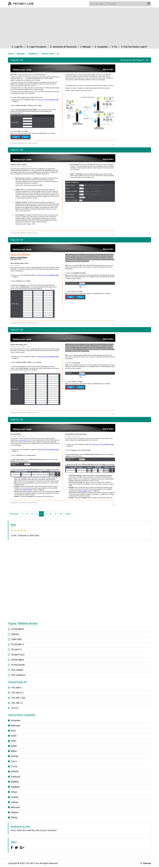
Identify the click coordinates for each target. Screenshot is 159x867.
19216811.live (23, 3)
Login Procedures (37, 46)
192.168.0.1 (16, 687)
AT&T (13, 741)
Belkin (14, 746)
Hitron (14, 792)
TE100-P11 (16, 649)
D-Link (14, 766)
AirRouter (15, 725)
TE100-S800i (17, 659)
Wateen (15, 812)
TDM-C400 (16, 639)
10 (61, 513)
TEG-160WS (17, 670)
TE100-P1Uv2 (17, 654)
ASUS (14, 735)
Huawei (15, 797)
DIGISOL (15, 771)
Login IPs (18, 46)
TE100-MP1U (17, 644)
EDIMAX (15, 781)
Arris (13, 730)
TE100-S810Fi (18, 665)
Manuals (87, 46)
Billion (14, 751)
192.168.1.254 (18, 697)
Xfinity (14, 817)
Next (68, 513)
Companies (102, 46)
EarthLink (15, 776)
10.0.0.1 (15, 708)
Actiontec (16, 720)
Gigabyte (15, 787)
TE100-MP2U (17, 629)
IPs (115, 46)
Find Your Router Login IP (135, 46)
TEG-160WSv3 (18, 675)
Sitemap (147, 863)
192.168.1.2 (16, 703)
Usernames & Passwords (65, 46)
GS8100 (15, 634)
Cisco (14, 761)
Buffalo (14, 756)
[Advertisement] (79, 26)
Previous (14, 513)
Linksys (15, 802)
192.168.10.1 (24, 78)
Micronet (15, 807)
